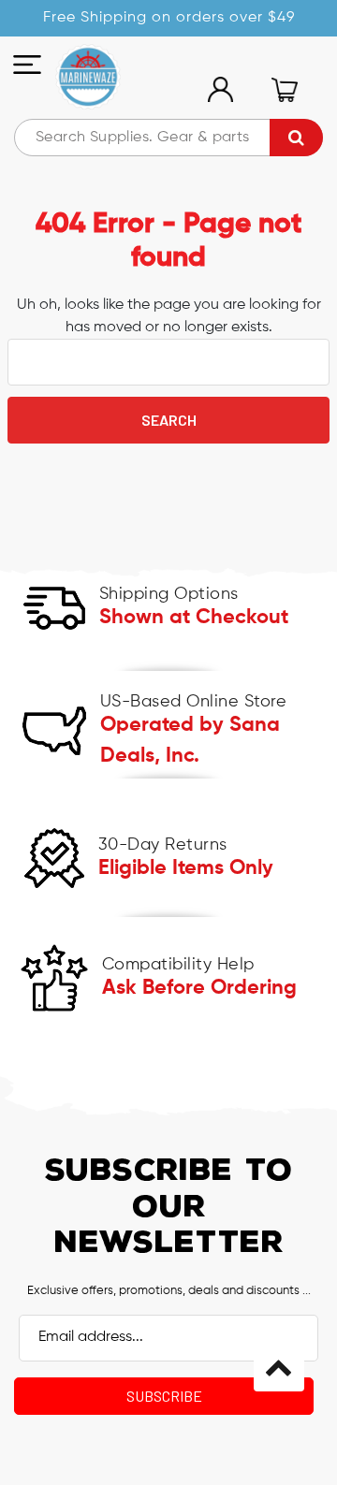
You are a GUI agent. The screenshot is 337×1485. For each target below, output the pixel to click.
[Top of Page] (279, 1366)
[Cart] (284, 90)
